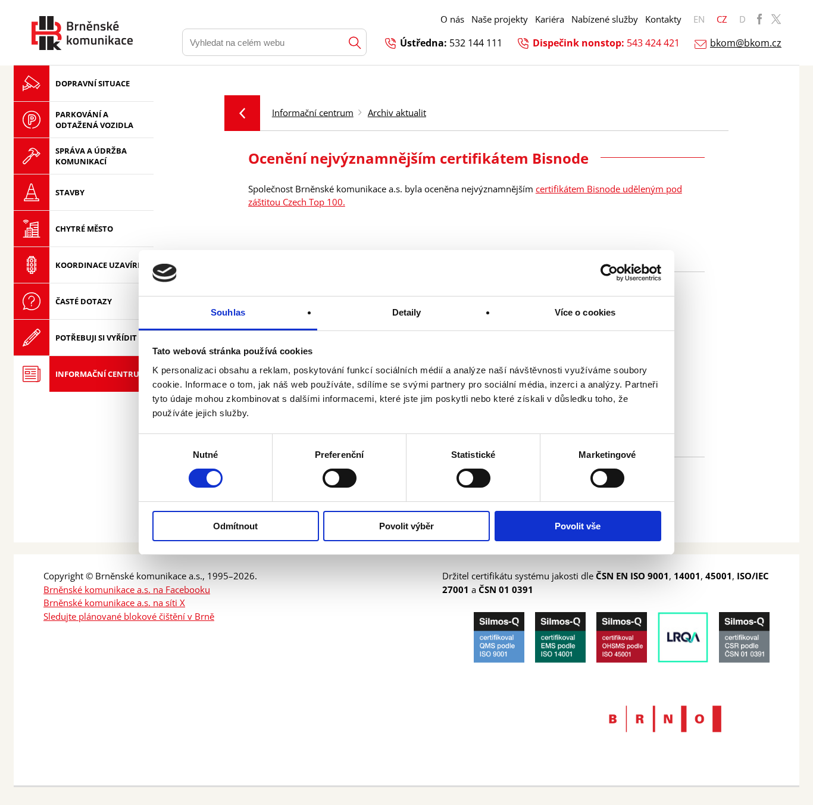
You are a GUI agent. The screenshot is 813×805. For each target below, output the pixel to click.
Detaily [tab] (406, 312)
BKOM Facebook (759, 19)
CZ (722, 19)
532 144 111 (475, 42)
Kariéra (549, 19)
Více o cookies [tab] (585, 312)
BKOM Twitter (776, 19)
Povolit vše (578, 526)
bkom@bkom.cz (745, 42)
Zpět (242, 113)
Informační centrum (313, 112)
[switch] (340, 478)
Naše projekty (499, 19)
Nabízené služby (604, 19)
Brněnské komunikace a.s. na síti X (114, 603)
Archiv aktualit (397, 112)
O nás (452, 19)
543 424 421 (653, 42)
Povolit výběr (406, 526)
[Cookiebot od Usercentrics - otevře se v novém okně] (609, 273)
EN (699, 19)
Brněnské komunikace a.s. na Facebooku (126, 589)
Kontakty (663, 19)
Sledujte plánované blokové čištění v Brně (128, 616)
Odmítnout (235, 526)
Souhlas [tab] (228, 312)
